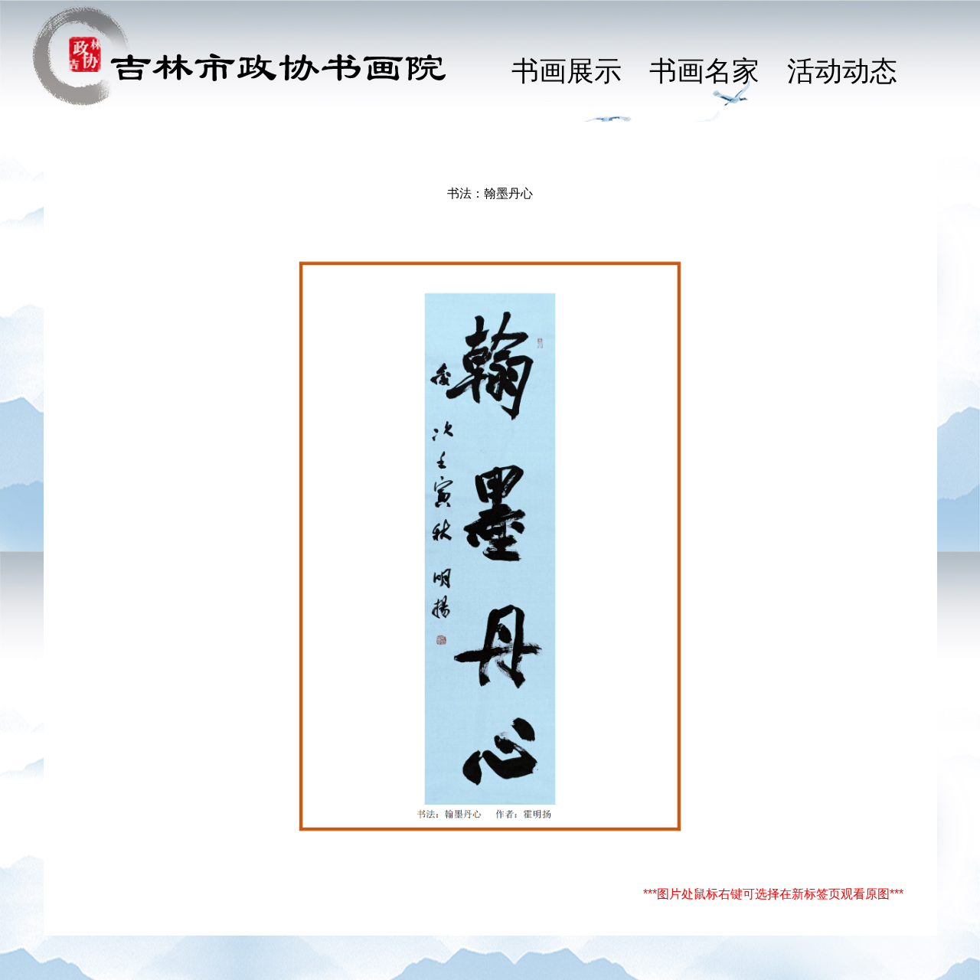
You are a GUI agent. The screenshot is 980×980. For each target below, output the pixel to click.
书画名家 (704, 71)
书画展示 (566, 71)
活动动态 (842, 71)
